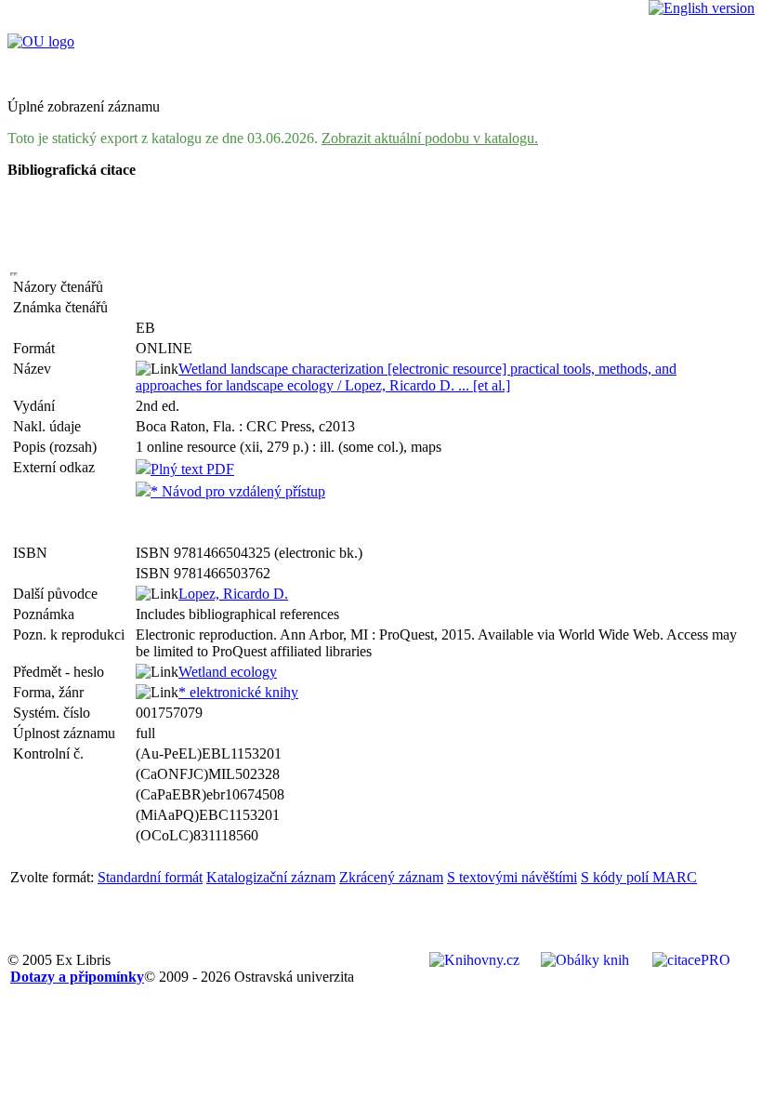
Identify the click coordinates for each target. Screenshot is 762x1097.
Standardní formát (150, 877)
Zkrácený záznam (391, 877)
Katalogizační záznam (270, 877)
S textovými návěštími (512, 877)
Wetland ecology (227, 672)
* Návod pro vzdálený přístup (238, 491)
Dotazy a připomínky (77, 977)
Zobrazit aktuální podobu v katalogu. (430, 138)
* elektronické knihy (238, 692)
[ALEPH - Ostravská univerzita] (40, 41)
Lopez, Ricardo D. (233, 593)
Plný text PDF (192, 469)
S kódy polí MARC (639, 877)
